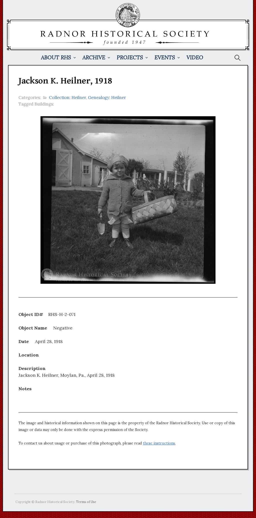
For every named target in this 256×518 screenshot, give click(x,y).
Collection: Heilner (67, 97)
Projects (130, 57)
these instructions (159, 443)
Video (194, 57)
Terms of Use (86, 502)
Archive (93, 57)
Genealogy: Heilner (107, 97)
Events (164, 57)
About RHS (56, 57)
